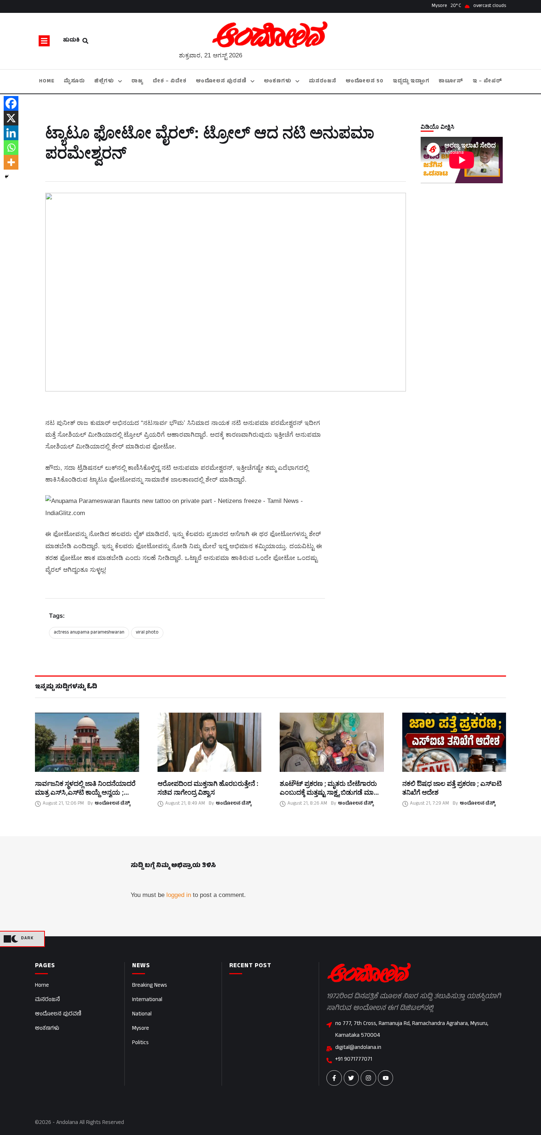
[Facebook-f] (334, 1078)
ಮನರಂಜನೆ (47, 1000)
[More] (11, 162)
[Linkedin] (11, 132)
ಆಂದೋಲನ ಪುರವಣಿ (58, 1014)
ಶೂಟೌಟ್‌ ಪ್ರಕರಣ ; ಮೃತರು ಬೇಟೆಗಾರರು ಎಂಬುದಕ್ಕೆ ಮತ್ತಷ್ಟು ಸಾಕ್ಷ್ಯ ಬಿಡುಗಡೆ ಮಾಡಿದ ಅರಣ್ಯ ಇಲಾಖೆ (331, 792)
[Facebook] (11, 103)
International (147, 1000)
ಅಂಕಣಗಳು (47, 1028)
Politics (140, 1043)
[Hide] (7, 177)
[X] (11, 118)
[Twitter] (351, 1078)
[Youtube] (385, 1078)
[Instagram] (368, 1078)
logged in (178, 894)
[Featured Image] (87, 742)
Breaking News (149, 985)
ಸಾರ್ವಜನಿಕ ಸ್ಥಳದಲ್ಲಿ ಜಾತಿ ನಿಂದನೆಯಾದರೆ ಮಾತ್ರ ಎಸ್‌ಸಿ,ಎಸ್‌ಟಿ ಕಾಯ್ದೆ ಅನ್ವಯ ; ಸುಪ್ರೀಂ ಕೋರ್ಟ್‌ (85, 792)
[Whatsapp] (11, 147)
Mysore (140, 1028)
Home (42, 985)
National (142, 1014)
